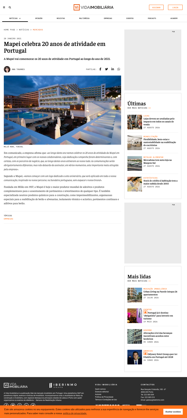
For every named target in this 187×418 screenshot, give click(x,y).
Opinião (38, 18)
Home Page (9, 29)
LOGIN (175, 7)
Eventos (130, 18)
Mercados (38, 29)
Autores (98, 394)
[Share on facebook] (100, 69)
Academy (174, 18)
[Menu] (4, 7)
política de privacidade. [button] (75, 413)
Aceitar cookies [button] (173, 412)
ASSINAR (156, 7)
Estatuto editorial (102, 392)
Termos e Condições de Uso (106, 400)
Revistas (61, 18)
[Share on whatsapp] (118, 69)
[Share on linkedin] (112, 69)
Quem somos (100, 389)
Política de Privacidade (104, 397)
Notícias (24, 29)
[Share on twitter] (106, 69)
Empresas (108, 18)
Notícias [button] (13, 18)
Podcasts (152, 18)
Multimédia (84, 18)
